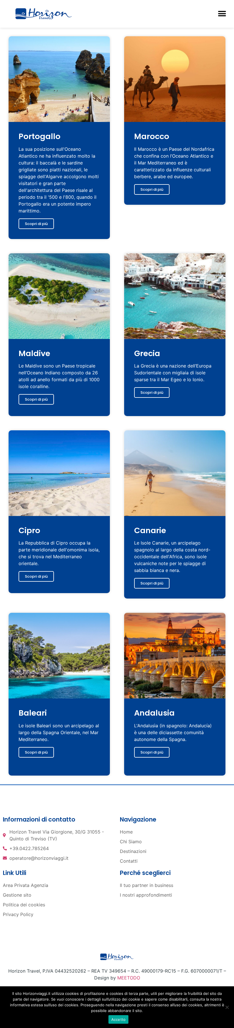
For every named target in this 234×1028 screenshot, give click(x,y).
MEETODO (128, 978)
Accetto (118, 1019)
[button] (221, 13)
